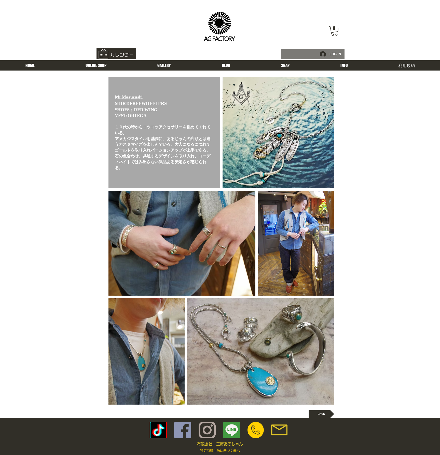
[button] (334, 31)
